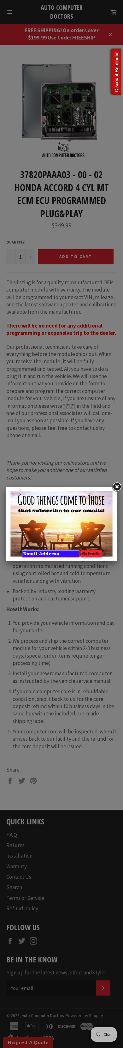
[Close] (116, 487)
